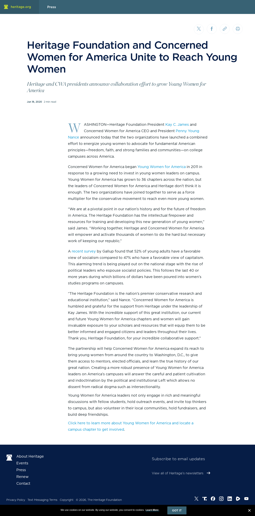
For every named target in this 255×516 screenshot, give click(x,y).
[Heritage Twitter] (196, 499)
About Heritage (30, 456)
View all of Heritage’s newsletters (177, 473)
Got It (177, 510)
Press (21, 470)
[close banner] (249, 511)
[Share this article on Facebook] (212, 29)
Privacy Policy (15, 499)
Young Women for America (161, 167)
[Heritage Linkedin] (230, 499)
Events (22, 463)
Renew (22, 477)
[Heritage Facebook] (213, 499)
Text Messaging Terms (42, 499)
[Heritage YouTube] (246, 499)
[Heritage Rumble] (238, 499)
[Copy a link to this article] (225, 29)
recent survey (84, 251)
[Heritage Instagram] (221, 499)
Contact (23, 483)
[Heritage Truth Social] (204, 499)
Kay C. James (177, 124)
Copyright (67, 499)
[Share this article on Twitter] (199, 29)
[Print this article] (238, 29)
